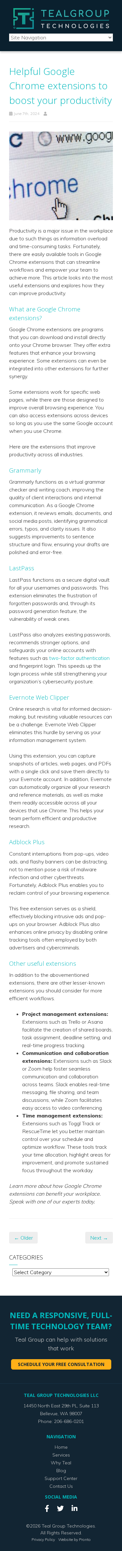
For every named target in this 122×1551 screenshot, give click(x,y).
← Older (23, 1237)
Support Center (61, 1478)
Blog (61, 1470)
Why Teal (61, 1463)
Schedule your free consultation (61, 1364)
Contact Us (61, 1486)
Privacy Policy (43, 1539)
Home (61, 1447)
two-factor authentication (79, 658)
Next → (99, 1237)
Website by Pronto (74, 1539)
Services (61, 1455)
